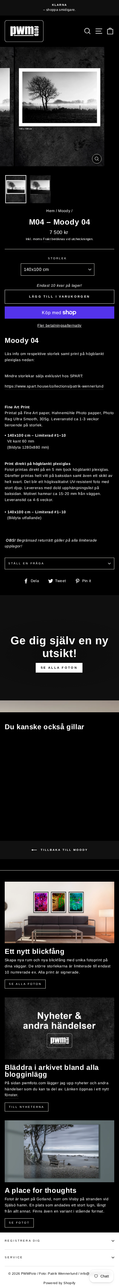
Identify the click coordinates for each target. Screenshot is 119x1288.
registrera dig (22, 1240)
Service (14, 1257)
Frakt (47, 239)
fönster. (12, 1095)
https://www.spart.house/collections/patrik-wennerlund (54, 386)
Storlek (57, 258)
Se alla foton (25, 983)
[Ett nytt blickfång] (59, 913)
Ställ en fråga (26, 563)
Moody (64, 211)
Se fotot (19, 1222)
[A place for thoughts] (59, 1151)
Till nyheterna (26, 1106)
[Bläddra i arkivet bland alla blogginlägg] (59, 1028)
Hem (50, 211)
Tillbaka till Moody (63, 849)
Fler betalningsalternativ (59, 325)
